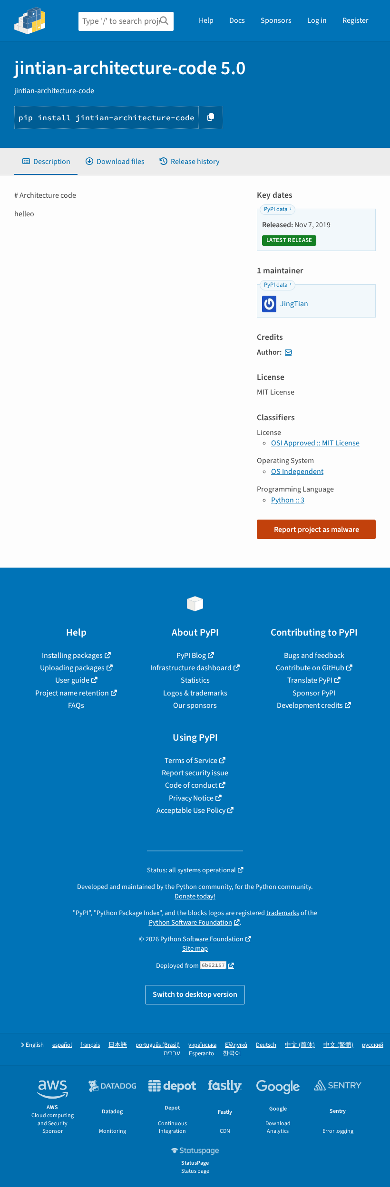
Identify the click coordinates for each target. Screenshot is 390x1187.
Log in (317, 20)
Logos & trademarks (195, 693)
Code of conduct (191, 785)
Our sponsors (195, 705)
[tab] (46, 161)
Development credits (310, 705)
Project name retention (72, 693)
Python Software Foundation (190, 922)
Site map (195, 949)
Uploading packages (72, 668)
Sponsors (276, 20)
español (62, 1045)
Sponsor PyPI (313, 693)
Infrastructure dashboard (191, 668)
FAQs (76, 705)
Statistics (195, 680)
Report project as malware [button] (316, 529)
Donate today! (195, 896)
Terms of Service (191, 760)
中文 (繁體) (338, 1045)
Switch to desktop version (195, 994)
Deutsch (266, 1045)
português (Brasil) (158, 1045)
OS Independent (297, 471)
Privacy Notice (191, 798)
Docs (237, 20)
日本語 (117, 1045)
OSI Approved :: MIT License (315, 443)
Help (206, 20)
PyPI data (275, 209)
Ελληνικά (236, 1045)
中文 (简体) (300, 1045)
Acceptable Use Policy (190, 810)
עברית (172, 1054)
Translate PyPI (309, 680)
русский (372, 1045)
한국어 (232, 1054)
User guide (72, 680)
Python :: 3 (287, 500)
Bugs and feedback (314, 655)
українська (202, 1045)
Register (355, 20)
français (90, 1045)
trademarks (282, 913)
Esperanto (201, 1054)
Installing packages (72, 655)
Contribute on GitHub (310, 668)
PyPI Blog (191, 655)
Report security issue (195, 773)
